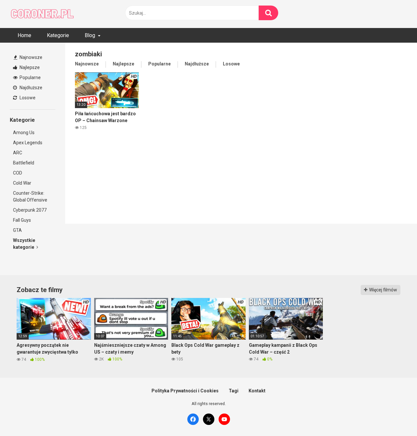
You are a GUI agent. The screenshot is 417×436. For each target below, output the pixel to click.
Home (24, 35)
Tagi (233, 390)
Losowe (27, 97)
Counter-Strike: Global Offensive (30, 196)
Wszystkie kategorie (24, 244)
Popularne (30, 77)
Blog (90, 35)
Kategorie (58, 35)
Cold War (22, 183)
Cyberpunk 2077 (30, 210)
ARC (17, 152)
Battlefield (23, 162)
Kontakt (257, 390)
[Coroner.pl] (42, 14)
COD (17, 173)
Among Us (24, 132)
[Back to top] (395, 416)
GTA (17, 230)
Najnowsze (30, 57)
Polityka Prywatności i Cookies (185, 390)
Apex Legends (27, 142)
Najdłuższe (30, 87)
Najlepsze (29, 67)
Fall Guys (22, 220)
